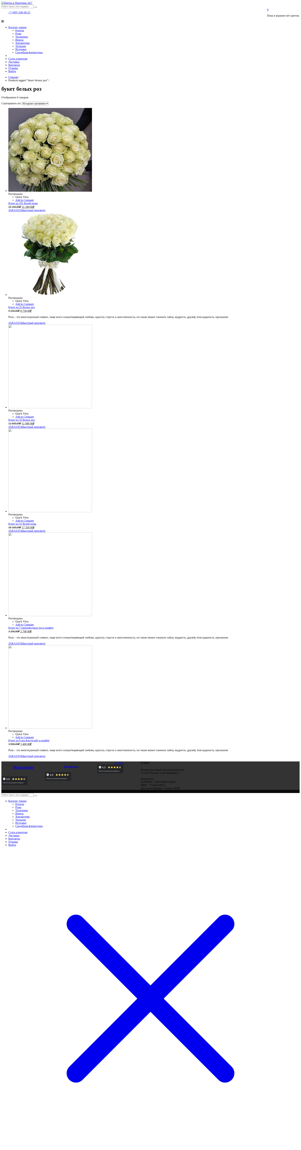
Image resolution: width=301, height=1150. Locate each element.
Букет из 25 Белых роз (21, 307)
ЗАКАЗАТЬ (15, 210)
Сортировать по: (11, 103)
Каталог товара (17, 800)
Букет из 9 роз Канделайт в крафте (28, 740)
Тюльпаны (21, 810)
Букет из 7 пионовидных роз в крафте (30, 627)
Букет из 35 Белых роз (21, 419)
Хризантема (22, 816)
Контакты (14, 838)
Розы (18, 807)
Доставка (13, 835)
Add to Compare (24, 200)
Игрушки (20, 822)
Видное (119, 762)
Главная (13, 77)
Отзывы (13, 841)
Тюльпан (20, 819)
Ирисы (19, 813)
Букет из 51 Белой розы (22, 523)
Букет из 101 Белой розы (23, 203)
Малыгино (23, 767)
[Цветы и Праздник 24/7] (16, 2)
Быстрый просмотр (33, 210)
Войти (12, 844)
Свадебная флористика (29, 826)
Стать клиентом (17, 832)
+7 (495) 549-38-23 (19, 12)
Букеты (19, 804)
